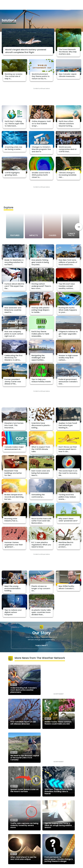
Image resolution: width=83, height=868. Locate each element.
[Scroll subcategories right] (78, 227)
